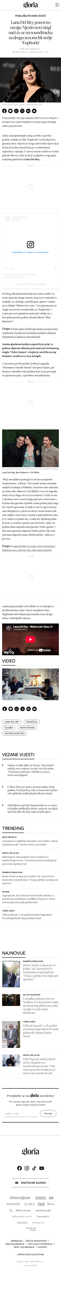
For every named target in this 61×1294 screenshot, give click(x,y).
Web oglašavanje (14, 1244)
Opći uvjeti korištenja (40, 1244)
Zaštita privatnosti (36, 1240)
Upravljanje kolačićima (30, 1254)
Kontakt (42, 1247)
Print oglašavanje (24, 1247)
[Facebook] (19, 1168)
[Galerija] (30, 83)
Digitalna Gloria (33, 1183)
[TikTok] (34, 1168)
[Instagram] (27, 1168)
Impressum (16, 1240)
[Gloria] (30, 5)
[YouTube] (41, 1168)
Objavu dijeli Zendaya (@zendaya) (30, 284)
